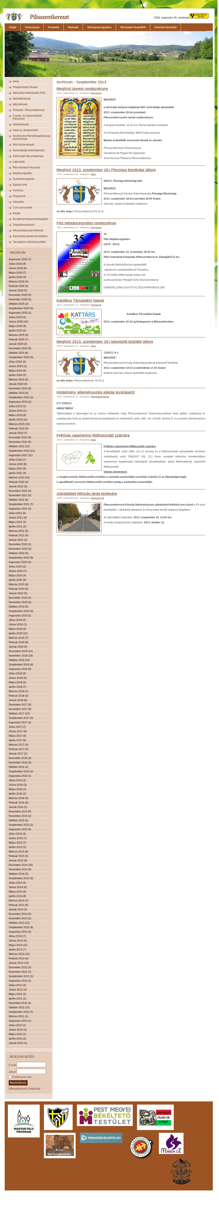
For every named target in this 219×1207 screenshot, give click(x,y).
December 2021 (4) (20, 490)
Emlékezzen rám (21, 1077)
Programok (19, 196)
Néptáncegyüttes (22, 173)
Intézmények (20, 104)
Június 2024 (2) (18, 366)
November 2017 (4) (20, 709)
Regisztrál (34, 1088)
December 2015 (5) (20, 811)
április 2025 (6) (17, 330)
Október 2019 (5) (18, 606)
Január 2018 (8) (18, 700)
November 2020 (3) (20, 548)
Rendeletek (53, 27)
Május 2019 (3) (17, 628)
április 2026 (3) (17, 277)
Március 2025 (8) (18, 335)
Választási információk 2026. (29, 92)
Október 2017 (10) (19, 713)
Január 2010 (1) (18, 1043)
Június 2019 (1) (18, 624)
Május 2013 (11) (18, 945)
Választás (18, 201)
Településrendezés (24, 224)
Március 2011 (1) (18, 1016)
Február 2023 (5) (18, 428)
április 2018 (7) (17, 686)
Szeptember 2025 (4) (21, 308)
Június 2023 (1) (18, 410)
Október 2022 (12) (19, 446)
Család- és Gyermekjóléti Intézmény (27, 117)
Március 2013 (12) (19, 954)
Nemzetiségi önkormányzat (28, 150)
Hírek (16, 81)
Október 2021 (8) (18, 499)
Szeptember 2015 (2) (21, 824)
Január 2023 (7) (18, 433)
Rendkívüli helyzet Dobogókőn (30, 219)
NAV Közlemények (23, 144)
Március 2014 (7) (18, 900)
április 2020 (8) (17, 579)
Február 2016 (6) (18, 802)
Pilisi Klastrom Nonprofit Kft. (133, 27)
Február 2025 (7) (18, 339)
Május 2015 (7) (17, 842)
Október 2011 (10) (19, 1007)
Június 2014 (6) (18, 887)
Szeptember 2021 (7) (21, 504)
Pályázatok (73, 27)
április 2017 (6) (17, 740)
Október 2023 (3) (18, 392)
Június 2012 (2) (18, 989)
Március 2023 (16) (19, 424)
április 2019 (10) (18, 633)
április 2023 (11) (18, 419)
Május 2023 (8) (17, 415)
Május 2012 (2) (17, 994)
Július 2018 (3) (17, 673)
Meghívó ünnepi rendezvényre (82, 89)
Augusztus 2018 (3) (20, 669)
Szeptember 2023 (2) (21, 397)
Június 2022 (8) (18, 464)
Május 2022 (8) (17, 468)
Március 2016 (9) (18, 798)
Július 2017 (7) (17, 726)
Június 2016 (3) (18, 784)
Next (213, 56)
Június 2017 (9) (18, 731)
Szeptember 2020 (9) (21, 557)
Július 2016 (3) (17, 780)
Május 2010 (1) (17, 1034)
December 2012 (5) (20, 967)
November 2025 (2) (20, 299)
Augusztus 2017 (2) (20, 722)
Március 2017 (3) (18, 744)
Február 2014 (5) (18, 905)
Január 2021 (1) (18, 539)
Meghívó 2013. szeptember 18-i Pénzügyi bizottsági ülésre (106, 170)
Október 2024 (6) (18, 352)
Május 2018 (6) (17, 682)
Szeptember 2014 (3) (21, 878)
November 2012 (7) (20, 971)
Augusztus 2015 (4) (20, 829)
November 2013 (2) (20, 918)
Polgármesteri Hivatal (25, 87)
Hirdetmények (21, 124)
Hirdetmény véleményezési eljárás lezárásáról (95, 392)
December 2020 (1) (20, 544)
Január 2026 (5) (18, 290)
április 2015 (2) (17, 847)
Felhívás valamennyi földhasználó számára (93, 435)
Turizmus (18, 190)
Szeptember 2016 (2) (21, 771)
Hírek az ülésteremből (25, 130)
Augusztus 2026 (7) (20, 259)
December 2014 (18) (21, 864)
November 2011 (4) (20, 1003)
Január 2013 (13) (19, 962)
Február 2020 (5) (18, 588)
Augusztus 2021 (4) (20, 508)
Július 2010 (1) (17, 1025)
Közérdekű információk (165, 27)
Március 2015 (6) (18, 851)
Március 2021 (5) (18, 530)
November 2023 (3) (20, 388)
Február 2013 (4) (18, 958)
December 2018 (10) (21, 651)
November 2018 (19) (21, 655)
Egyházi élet (20, 184)
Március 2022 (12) (19, 477)
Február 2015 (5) (18, 856)
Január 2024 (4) (18, 384)
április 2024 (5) (17, 375)
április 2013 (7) (17, 949)
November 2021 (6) (20, 495)
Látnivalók (19, 161)
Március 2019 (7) (18, 637)
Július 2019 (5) (17, 620)
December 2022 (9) (20, 437)
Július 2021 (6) (17, 513)
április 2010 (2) (17, 1038)
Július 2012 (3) (17, 985)
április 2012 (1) (17, 998)
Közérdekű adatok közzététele (30, 236)
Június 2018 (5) (18, 677)
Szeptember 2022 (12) (22, 450)
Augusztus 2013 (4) (20, 931)
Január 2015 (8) (18, 860)
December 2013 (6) (20, 913)
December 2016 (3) (20, 758)
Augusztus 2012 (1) (20, 980)
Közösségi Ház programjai (28, 156)
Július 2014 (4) (17, 882)
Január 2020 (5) (18, 593)
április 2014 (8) (17, 896)
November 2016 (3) (20, 762)
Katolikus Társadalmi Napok (80, 300)
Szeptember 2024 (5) (21, 357)
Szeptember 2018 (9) (21, 664)
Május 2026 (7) (17, 272)
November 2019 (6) (20, 602)
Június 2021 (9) (18, 517)
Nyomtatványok (22, 98)
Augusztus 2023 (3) (20, 401)
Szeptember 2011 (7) (21, 1011)
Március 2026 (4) (18, 281)
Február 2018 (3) (18, 695)
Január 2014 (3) (18, 909)
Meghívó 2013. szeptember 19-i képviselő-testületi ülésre (105, 341)
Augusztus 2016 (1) (20, 775)
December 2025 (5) (20, 294)
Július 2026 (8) (17, 263)
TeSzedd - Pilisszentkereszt (28, 110)
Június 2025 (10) (18, 321)
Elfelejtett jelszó (18, 1088)
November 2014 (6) (20, 869)
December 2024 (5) (20, 348)
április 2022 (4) (17, 473)
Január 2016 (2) (18, 807)
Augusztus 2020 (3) (20, 562)
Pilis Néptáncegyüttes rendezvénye (86, 223)
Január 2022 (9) (18, 486)
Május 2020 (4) (17, 575)
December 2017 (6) (20, 704)
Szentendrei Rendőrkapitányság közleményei (31, 137)
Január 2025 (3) (18, 343)
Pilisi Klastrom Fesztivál (26, 167)
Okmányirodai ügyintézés (99, 27)
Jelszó (12, 1071)
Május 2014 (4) (17, 891)
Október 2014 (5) (18, 873)
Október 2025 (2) (18, 303)
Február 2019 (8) (18, 642)
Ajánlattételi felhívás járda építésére (87, 494)
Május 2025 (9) (17, 326)
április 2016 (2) (17, 793)
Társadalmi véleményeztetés (29, 241)
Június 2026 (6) (18, 268)
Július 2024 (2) (17, 361)
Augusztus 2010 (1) (20, 1020)
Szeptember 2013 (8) (21, 927)
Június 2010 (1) (18, 1029)
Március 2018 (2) (18, 691)
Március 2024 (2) (18, 379)
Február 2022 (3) (18, 482)
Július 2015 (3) (17, 833)
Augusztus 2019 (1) (20, 615)
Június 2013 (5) (18, 940)
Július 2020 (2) (17, 566)
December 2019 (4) (20, 597)
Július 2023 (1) (17, 406)
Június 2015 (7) (18, 838)
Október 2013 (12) (19, 922)
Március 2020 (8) (18, 584)
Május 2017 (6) (17, 735)
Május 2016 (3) (17, 789)
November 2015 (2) (20, 815)
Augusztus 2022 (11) (20, 455)
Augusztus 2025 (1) (20, 312)
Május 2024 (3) (17, 370)
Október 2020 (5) (18, 553)
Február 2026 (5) (18, 286)
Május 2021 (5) (17, 522)
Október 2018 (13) (19, 660)
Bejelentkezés (18, 1082)
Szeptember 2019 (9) (21, 611)
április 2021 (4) (17, 526)
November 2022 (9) (20, 441)
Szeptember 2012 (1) (21, 976)
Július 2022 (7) (17, 459)
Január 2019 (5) (18, 646)
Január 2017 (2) (18, 753)
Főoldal (12, 27)
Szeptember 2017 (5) (21, 718)
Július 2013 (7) (17, 936)
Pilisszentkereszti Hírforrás (28, 230)
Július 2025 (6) (17, 317)
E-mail (12, 1064)
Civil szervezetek (22, 207)
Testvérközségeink (23, 178)
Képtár (16, 213)
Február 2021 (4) (18, 535)
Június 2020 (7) (18, 571)
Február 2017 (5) (18, 749)
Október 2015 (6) (18, 820)
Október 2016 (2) (18, 767)
